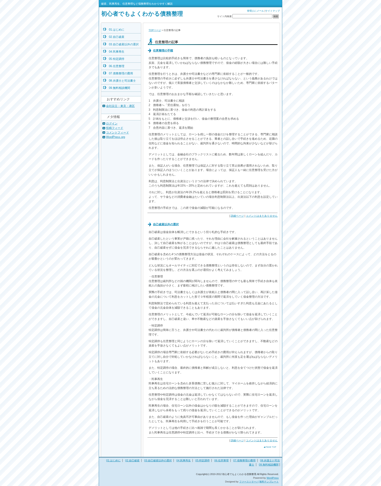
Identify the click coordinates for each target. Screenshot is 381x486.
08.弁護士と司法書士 (122, 80)
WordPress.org (115, 137)
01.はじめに (116, 29)
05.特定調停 (116, 59)
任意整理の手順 (163, 50)
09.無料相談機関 (119, 88)
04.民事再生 (116, 51)
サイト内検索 (224, 16)
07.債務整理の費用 (121, 73)
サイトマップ (272, 10)
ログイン (112, 123)
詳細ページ (237, 215)
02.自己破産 (116, 37)
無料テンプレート (269, 481)
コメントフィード (117, 132)
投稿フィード (114, 128)
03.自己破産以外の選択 (124, 44)
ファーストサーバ (249, 481)
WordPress (273, 478)
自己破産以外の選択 (166, 224)
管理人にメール (255, 10)
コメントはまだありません (262, 215)
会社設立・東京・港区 (120, 106)
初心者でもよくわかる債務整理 (142, 14)
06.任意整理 (116, 66)
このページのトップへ (266, 447)
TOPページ (155, 30)
